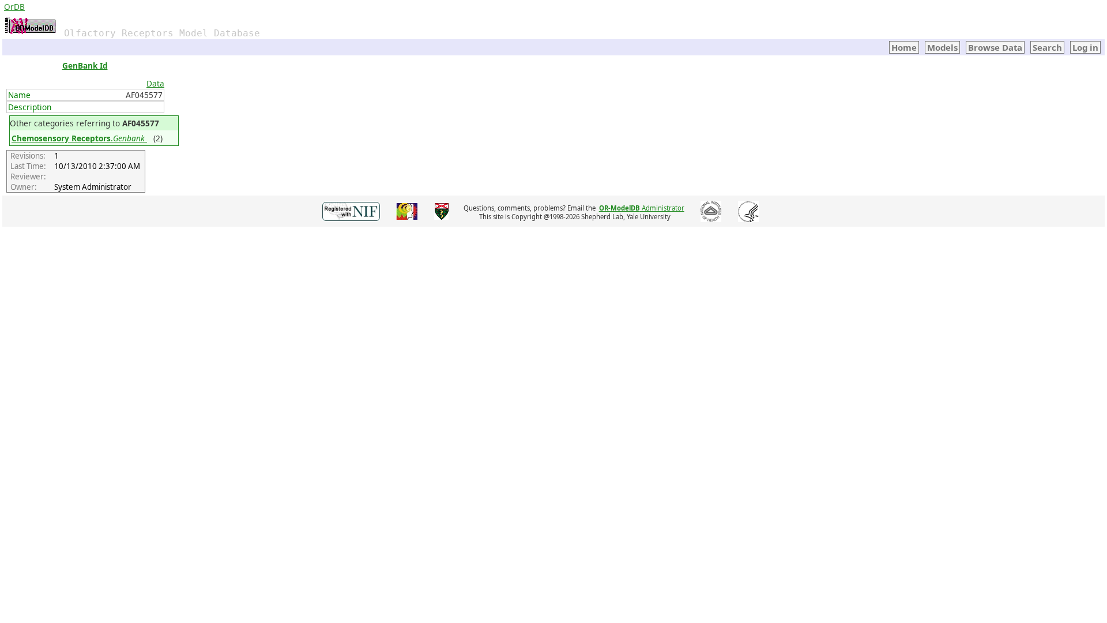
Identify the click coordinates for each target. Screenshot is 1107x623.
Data (155, 83)
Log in (1085, 47)
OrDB (14, 6)
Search (1047, 47)
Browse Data (995, 47)
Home (904, 47)
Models (942, 47)
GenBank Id (85, 65)
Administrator (641, 208)
